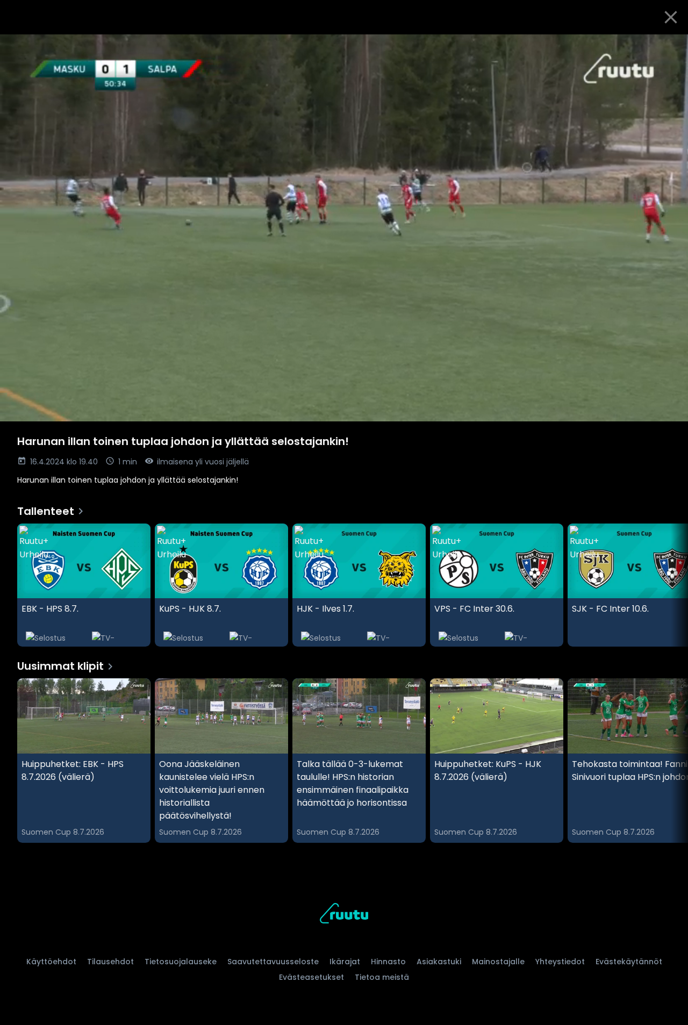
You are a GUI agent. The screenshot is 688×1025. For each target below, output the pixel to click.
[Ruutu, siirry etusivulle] (344, 915)
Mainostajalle (498, 961)
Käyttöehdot (51, 961)
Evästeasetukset (311, 977)
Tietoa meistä (382, 977)
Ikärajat (344, 961)
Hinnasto (388, 961)
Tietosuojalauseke (181, 961)
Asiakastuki (439, 961)
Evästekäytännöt (629, 961)
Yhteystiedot (560, 961)
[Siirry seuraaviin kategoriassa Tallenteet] (671, 585)
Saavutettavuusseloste (273, 961)
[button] (344, 227)
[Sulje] (671, 17)
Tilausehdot (110, 961)
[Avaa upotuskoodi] (667, 47)
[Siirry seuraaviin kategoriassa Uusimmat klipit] (671, 760)
